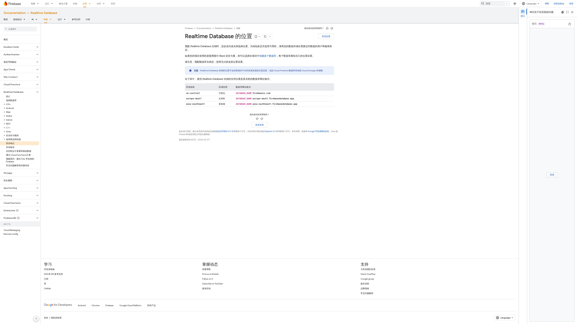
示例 (88, 19)
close (572, 12)
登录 (571, 3)
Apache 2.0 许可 (272, 131)
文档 (85, 3)
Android (82, 305)
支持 (113, 3)
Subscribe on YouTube (212, 283)
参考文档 (76, 19)
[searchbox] (20, 29)
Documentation (15, 13)
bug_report (562, 12)
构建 (33, 3)
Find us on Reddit (210, 274)
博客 (547, 3)
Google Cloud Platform (130, 305)
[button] (18, 47)
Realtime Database (44, 13)
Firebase (189, 28)
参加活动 (206, 288)
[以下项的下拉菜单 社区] (104, 3)
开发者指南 (49, 269)
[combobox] (495, 3)
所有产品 (151, 305)
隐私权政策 (56, 317)
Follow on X (207, 279)
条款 (46, 317)
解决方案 (63, 3)
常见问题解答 (367, 293)
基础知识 (17, 19)
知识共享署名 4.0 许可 (226, 131)
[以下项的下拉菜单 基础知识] (25, 19)
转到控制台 (559, 3)
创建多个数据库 (267, 55)
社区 (99, 3)
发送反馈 (326, 36)
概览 (6, 19)
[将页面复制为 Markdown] (265, 36)
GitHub (47, 288)
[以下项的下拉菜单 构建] (38, 3)
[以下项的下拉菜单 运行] (52, 3)
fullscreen (567, 12)
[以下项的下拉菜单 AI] (37, 19)
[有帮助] (327, 28)
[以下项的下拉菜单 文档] (90, 3)
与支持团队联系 (368, 269)
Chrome (95, 305)
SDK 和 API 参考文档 (53, 274)
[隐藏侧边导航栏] (36, 319)
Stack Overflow (368, 274)
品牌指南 (365, 288)
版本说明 (365, 283)
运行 (47, 3)
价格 (75, 3)
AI (33, 19)
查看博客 (206, 269)
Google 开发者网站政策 (318, 131)
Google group (367, 279)
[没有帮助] (332, 28)
